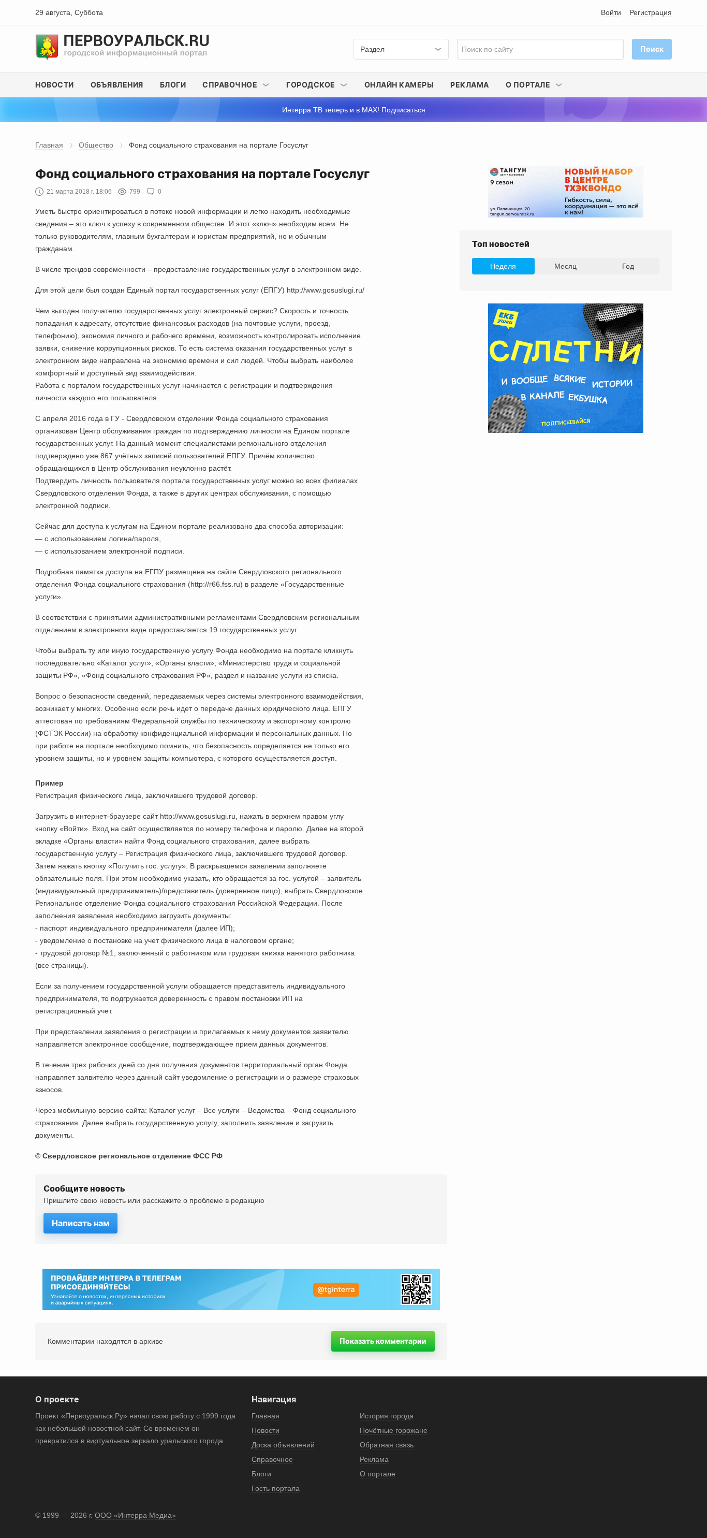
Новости (54, 84)
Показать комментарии (383, 1341)
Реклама (469, 84)
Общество (96, 145)
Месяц (565, 266)
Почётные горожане (394, 1430)
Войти (611, 12)
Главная (49, 145)
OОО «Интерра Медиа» (135, 1515)
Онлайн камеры (399, 84)
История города (387, 1416)
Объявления (117, 84)
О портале (377, 1474)
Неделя (503, 266)
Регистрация (650, 12)
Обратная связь (387, 1445)
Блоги (173, 84)
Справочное (272, 1459)
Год (628, 266)
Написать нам (80, 1223)
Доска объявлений (283, 1445)
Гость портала (276, 1488)
